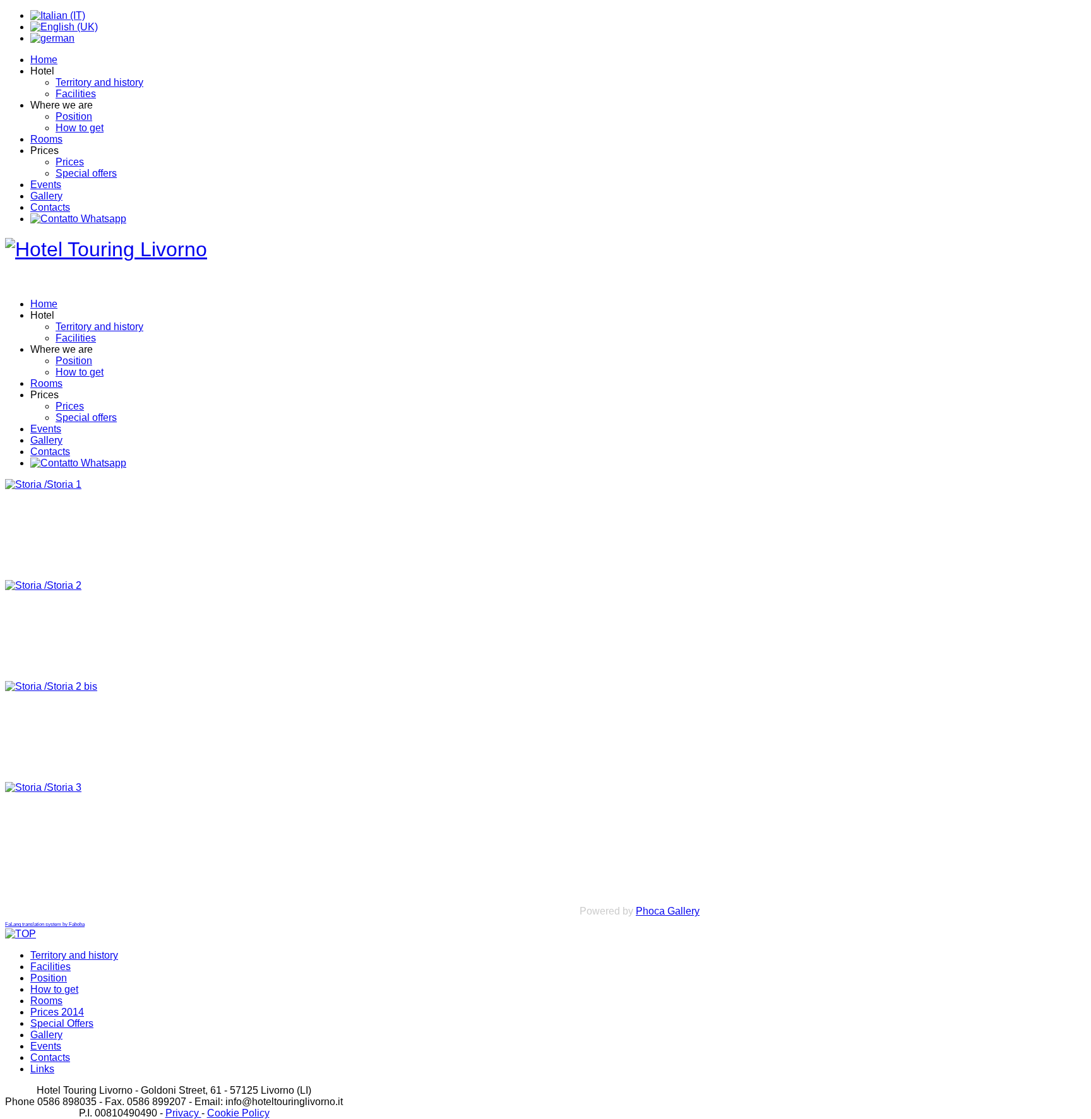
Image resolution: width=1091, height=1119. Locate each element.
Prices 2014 (57, 1012)
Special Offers (61, 1023)
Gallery (46, 196)
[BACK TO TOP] (20, 933)
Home (43, 59)
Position (74, 116)
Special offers (86, 173)
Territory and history (99, 82)
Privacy (183, 1113)
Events (45, 184)
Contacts (50, 207)
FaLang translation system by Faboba (45, 924)
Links (42, 1068)
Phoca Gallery (668, 911)
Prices (70, 162)
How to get (80, 127)
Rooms (46, 139)
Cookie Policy (238, 1113)
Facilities (76, 93)
